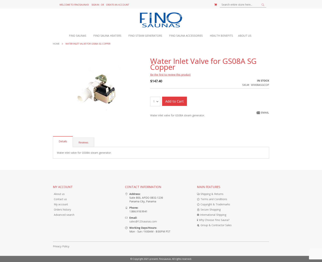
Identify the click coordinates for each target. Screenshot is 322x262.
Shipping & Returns (212, 194)
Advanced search (64, 214)
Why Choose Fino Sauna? (214, 220)
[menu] (161, 35)
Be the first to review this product (170, 74)
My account (61, 204)
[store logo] (161, 20)
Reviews (83, 142)
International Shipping (213, 214)
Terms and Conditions (214, 199)
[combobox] (243, 4)
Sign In (95, 4)
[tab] (63, 141)
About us (59, 194)
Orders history (62, 209)
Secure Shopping (211, 209)
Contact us (60, 199)
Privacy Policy (61, 246)
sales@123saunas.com (143, 221)
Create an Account (117, 4)
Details (63, 141)
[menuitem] (79, 35)
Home (56, 43)
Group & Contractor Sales (216, 225)
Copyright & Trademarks (215, 204)
